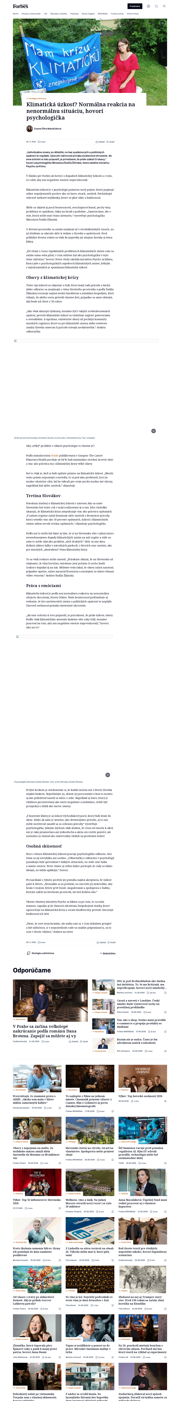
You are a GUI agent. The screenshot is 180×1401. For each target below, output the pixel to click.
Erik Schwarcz (123, 1051)
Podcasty (74, 14)
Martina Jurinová (124, 993)
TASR (121, 1163)
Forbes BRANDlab (125, 1032)
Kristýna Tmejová (73, 1212)
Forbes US (123, 1357)
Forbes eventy (117, 14)
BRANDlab (103, 14)
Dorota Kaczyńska (21, 1108)
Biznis (15, 14)
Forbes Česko (19, 1163)
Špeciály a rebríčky (58, 14)
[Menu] (164, 6)
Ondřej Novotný (20, 1041)
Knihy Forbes (133, 14)
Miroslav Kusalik (20, 1260)
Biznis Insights (88, 14)
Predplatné (135, 6)
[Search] (156, 6)
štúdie (54, 455)
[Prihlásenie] (148, 6)
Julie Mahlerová (20, 1357)
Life (45, 14)
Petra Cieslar (123, 1012)
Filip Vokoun (71, 1260)
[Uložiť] (165, 993)
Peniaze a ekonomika (31, 14)
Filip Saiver (71, 1305)
